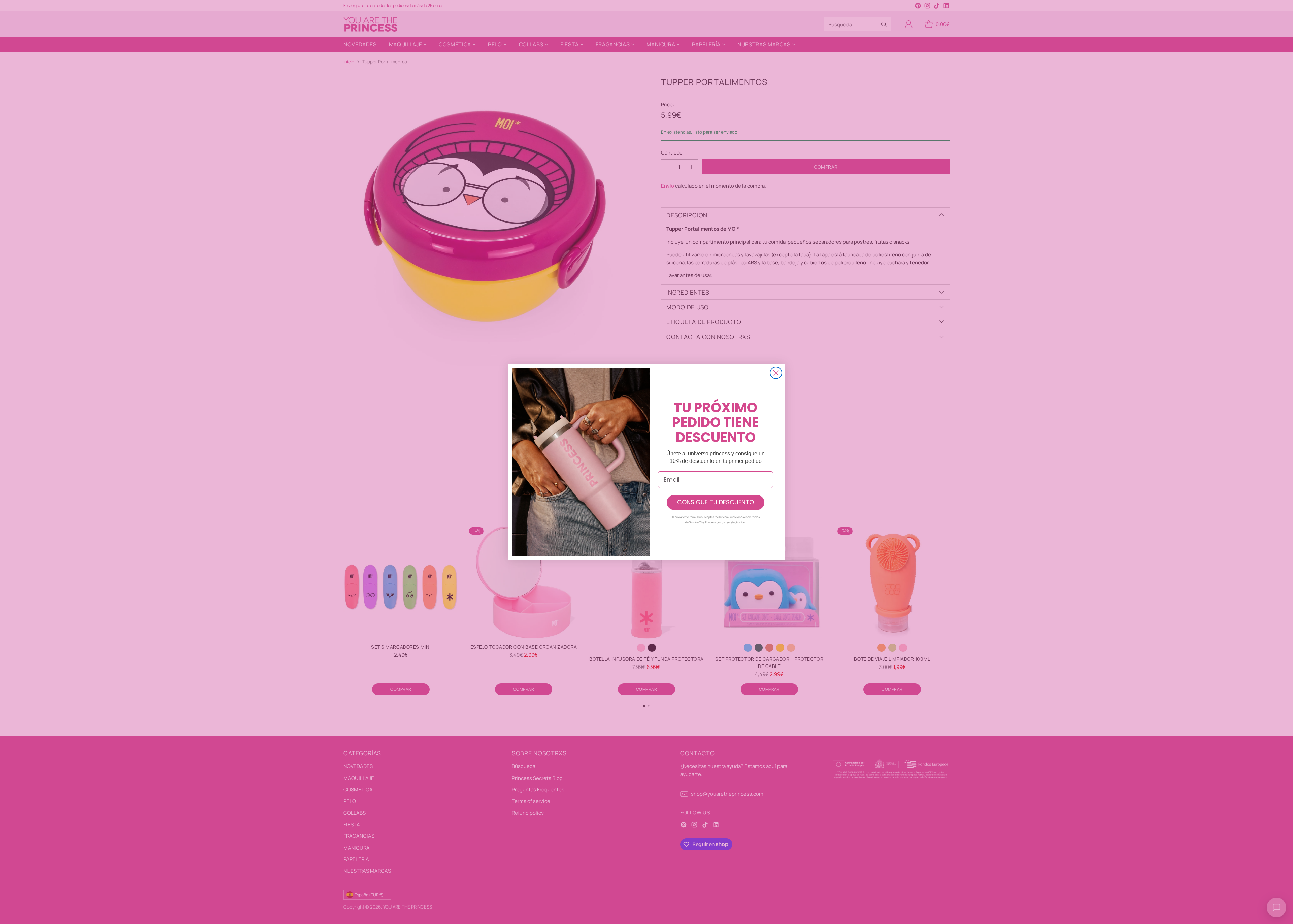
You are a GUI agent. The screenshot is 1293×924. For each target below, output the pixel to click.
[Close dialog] (776, 373)
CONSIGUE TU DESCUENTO (715, 502)
